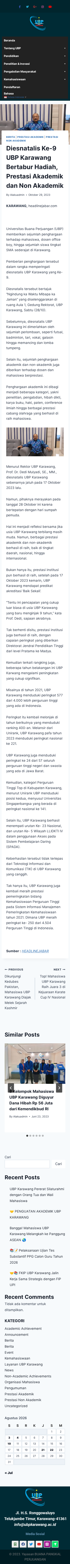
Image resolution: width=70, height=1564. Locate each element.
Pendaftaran (12, 87)
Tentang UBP (12, 48)
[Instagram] (42, 6)
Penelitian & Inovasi (17, 63)
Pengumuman (15, 1388)
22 (51, 1449)
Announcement (16, 1335)
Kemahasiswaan (15, 79)
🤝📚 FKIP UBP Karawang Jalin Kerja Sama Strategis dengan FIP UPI (35, 1279)
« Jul (9, 1473)
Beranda (9, 40)
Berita (10, 137)
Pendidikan (11, 56)
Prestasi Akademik (30, 137)
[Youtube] (50, 6)
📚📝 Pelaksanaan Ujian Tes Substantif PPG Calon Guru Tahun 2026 (36, 1256)
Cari (8, 1157)
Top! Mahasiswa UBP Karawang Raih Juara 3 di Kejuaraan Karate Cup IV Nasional (51, 983)
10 (9, 1443)
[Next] (59, 1088)
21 (43, 1449)
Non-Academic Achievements (28, 1376)
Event (9, 1352)
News (9, 1370)
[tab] (27, 1136)
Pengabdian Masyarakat (20, 71)
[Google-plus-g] (35, 6)
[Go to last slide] (11, 1088)
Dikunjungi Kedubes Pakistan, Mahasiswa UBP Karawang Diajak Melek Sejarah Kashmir (18, 989)
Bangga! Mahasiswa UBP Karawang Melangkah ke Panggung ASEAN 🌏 (37, 1234)
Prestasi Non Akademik (23, 1400)
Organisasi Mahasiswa (22, 1382)
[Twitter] (27, 6)
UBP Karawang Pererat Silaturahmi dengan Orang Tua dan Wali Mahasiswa (37, 1195)
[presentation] (35, 1063)
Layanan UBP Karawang (24, 1364)
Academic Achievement (23, 1329)
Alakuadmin (17, 194)
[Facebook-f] (20, 6)
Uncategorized (16, 1406)
